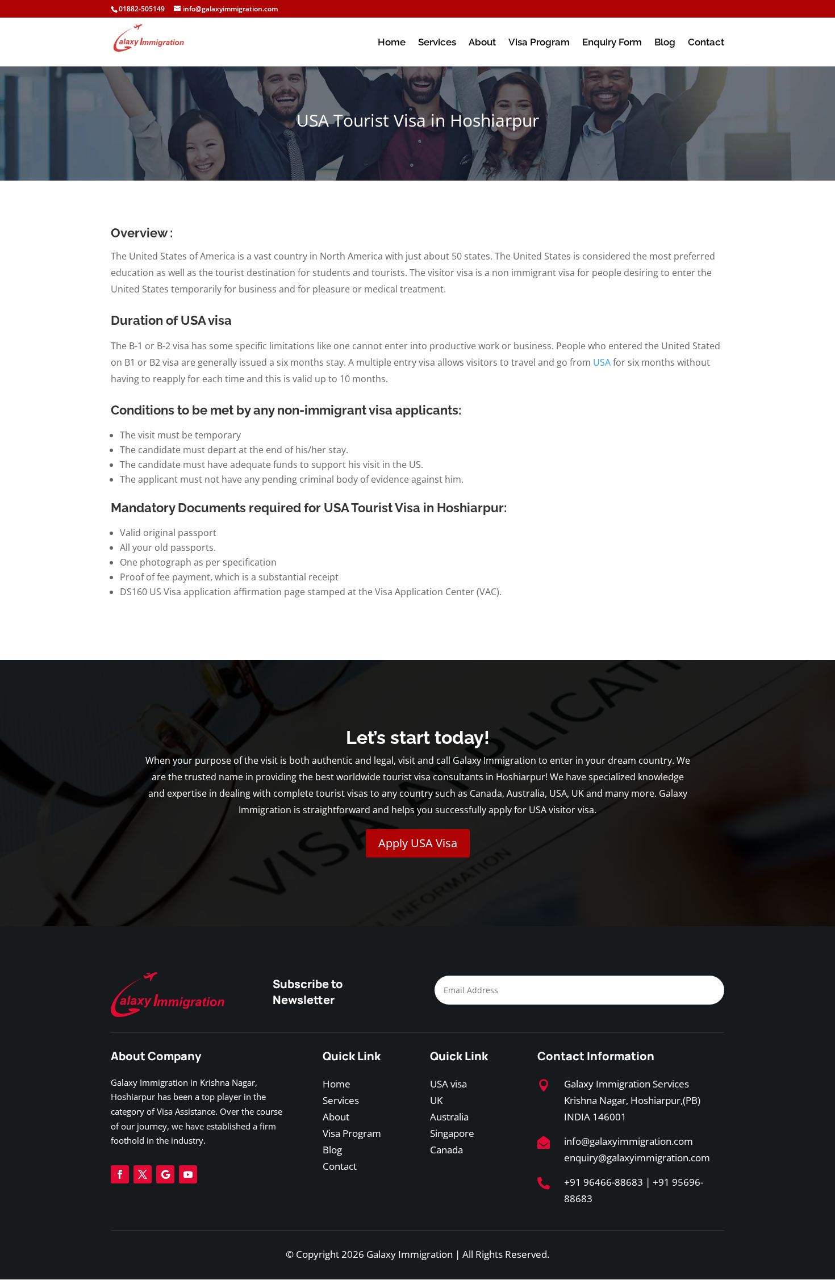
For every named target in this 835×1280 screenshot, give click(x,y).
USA (602, 362)
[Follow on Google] (165, 1174)
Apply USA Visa (417, 843)
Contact (706, 43)
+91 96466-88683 (603, 1182)
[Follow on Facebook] (120, 1174)
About (482, 43)
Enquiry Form (612, 43)
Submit (678, 991)
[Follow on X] (142, 1174)
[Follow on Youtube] (188, 1174)
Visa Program (539, 43)
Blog (664, 43)
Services (437, 43)
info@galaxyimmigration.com (628, 1141)
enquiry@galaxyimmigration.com (637, 1157)
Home (392, 43)
